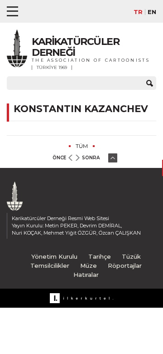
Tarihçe (99, 256)
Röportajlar (125, 265)
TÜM (82, 146)
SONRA (91, 158)
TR (138, 12)
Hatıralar (86, 274)
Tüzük (131, 256)
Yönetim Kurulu (54, 256)
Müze (88, 265)
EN (152, 12)
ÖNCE (59, 158)
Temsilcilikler (49, 265)
